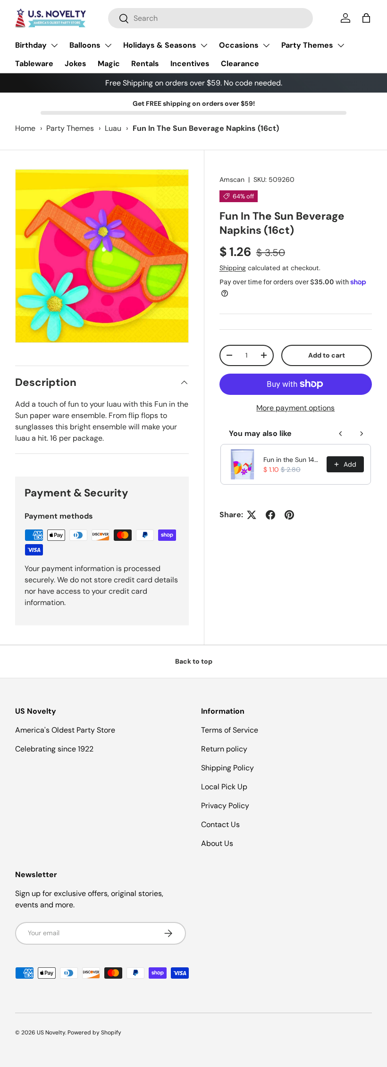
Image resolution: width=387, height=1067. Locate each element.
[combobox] (210, 18)
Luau (113, 128)
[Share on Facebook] (270, 514)
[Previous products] (340, 433)
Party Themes (307, 45)
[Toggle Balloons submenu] (108, 45)
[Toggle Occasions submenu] (266, 45)
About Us (217, 843)
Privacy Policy (225, 806)
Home (25, 128)
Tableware (34, 63)
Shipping (232, 268)
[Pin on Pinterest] (289, 514)
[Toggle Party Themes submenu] (340, 45)
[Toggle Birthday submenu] (54, 45)
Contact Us (220, 824)
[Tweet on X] (251, 514)
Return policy (224, 749)
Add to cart (326, 355)
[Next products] (361, 433)
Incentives (190, 63)
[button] (366, 18)
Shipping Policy (227, 768)
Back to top (193, 661)
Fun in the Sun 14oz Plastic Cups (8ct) (292, 459)
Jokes (75, 63)
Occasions (239, 45)
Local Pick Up (224, 787)
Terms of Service (229, 730)
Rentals (145, 63)
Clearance (240, 63)
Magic (109, 63)
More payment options (295, 408)
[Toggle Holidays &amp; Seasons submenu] (204, 45)
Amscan (231, 179)
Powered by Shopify (94, 1032)
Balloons (85, 45)
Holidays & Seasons (159, 45)
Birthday (31, 45)
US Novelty (51, 1032)
